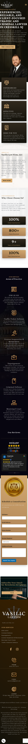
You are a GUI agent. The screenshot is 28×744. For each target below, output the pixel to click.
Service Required (7, 538)
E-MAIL (14, 679)
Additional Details (7, 546)
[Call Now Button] (3, 741)
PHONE (14, 665)
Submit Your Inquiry (9, 560)
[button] (25, 4)
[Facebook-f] (11, 649)
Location (14, 694)
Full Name (5, 514)
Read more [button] (6, 469)
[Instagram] (17, 649)
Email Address (6, 522)
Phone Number (6, 530)
